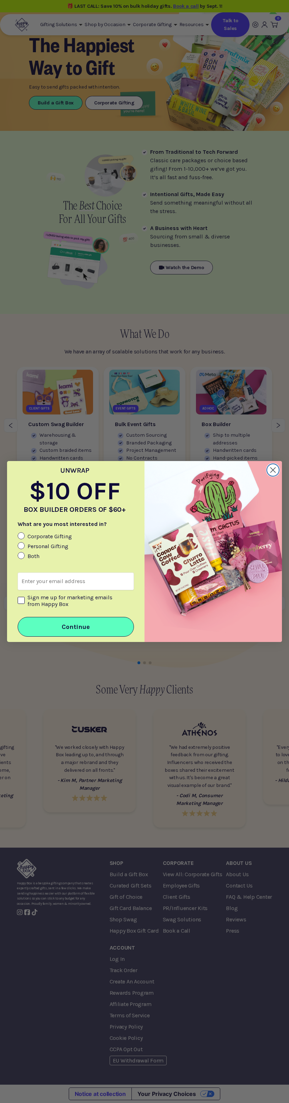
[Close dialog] (273, 470)
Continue (76, 627)
